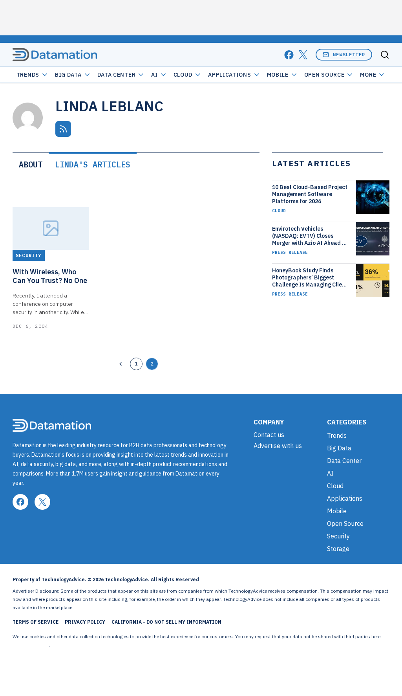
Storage (338, 549)
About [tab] (30, 164)
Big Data (68, 74)
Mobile (278, 74)
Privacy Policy (85, 622)
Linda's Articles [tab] (92, 164)
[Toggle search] (384, 54)
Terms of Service (35, 622)
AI (154, 74)
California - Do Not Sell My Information (166, 622)
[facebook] (289, 54)
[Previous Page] (120, 364)
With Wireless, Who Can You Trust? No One (50, 276)
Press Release (290, 252)
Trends (27, 74)
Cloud (183, 74)
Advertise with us (278, 446)
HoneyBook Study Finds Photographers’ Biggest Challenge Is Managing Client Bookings (309, 277)
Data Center (116, 74)
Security (338, 536)
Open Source (324, 74)
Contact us (269, 435)
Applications (229, 74)
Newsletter (349, 54)
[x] (303, 54)
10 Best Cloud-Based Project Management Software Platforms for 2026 (309, 194)
